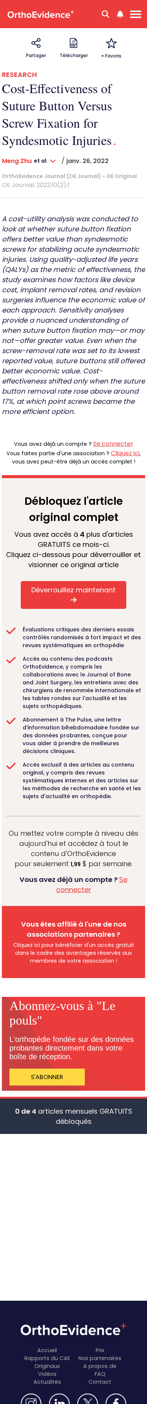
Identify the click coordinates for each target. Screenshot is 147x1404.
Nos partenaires (99, 1358)
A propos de (99, 1366)
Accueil (47, 1350)
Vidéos (47, 1374)
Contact (100, 1382)
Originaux (47, 1366)
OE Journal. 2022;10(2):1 (35, 185)
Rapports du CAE (47, 1358)
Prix (100, 1350)
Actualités (47, 1382)
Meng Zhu (17, 161)
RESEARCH (19, 74)
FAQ (100, 1374)
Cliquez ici (125, 453)
